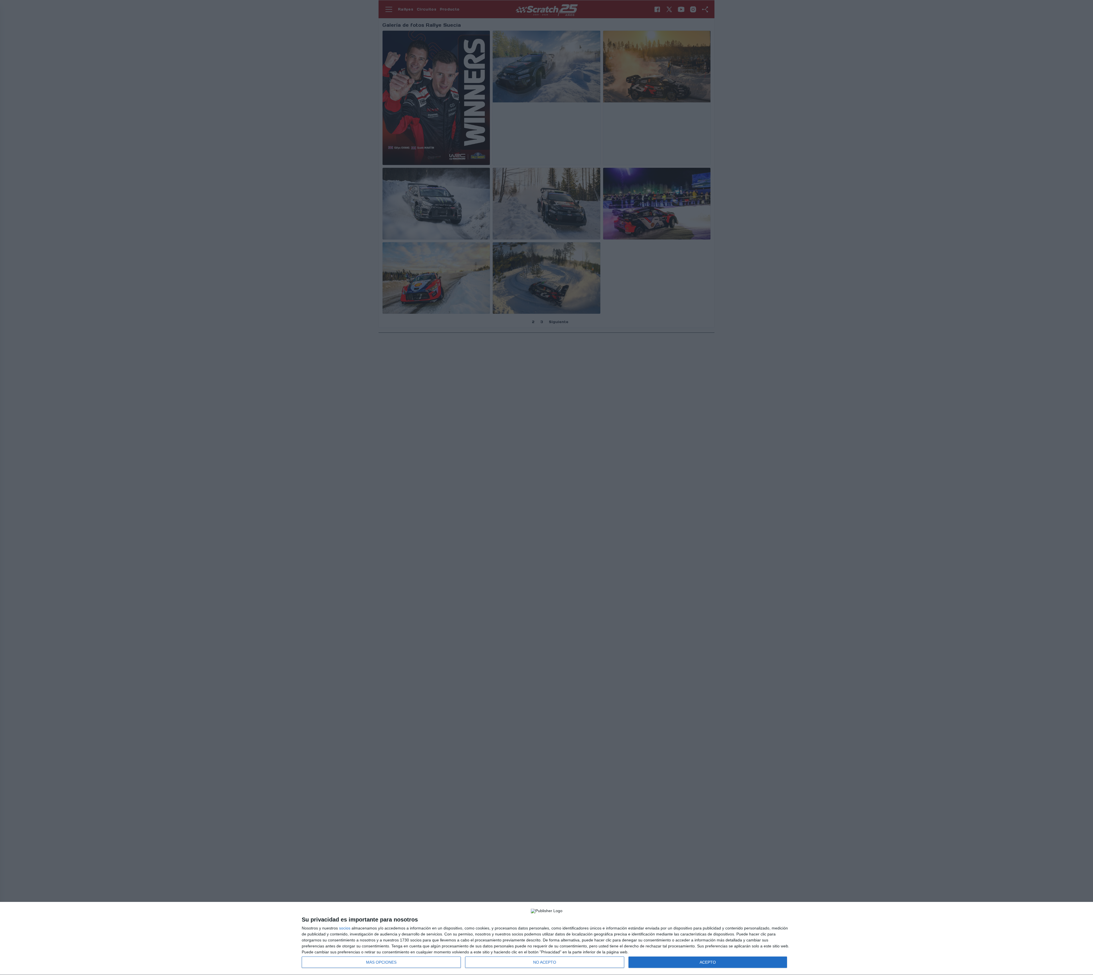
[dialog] (546, 938)
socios (344, 928)
